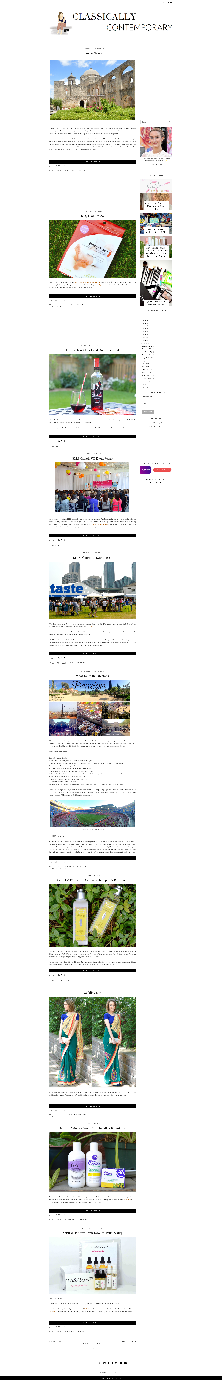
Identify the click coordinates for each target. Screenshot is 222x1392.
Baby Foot (100, 285)
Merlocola (71, 428)
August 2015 (146, 358)
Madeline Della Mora (156, 483)
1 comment (80, 304)
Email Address (147, 397)
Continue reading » (92, 162)
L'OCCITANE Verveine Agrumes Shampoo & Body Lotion (92, 880)
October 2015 (146, 352)
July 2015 (145, 361)
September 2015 (147, 355)
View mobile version (92, 1343)
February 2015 (146, 375)
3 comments (80, 662)
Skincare (58, 306)
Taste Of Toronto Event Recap (92, 558)
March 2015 (146, 372)
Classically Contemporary (113, 1373)
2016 (144, 341)
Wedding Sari (92, 993)
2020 (144, 329)
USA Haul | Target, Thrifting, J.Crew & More (156, 230)
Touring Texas (92, 53)
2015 (144, 343)
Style (57, 1116)
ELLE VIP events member (99, 524)
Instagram (120, 2)
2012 (144, 388)
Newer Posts (57, 1341)
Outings (58, 545)
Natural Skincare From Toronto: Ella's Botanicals (92, 1128)
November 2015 (147, 349)
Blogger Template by (111, 1378)
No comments (81, 544)
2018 (144, 335)
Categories (74, 2)
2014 (144, 382)
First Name (146, 404)
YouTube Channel (104, 2)
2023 (144, 320)
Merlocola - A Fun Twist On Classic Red (92, 350)
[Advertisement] (92, 193)
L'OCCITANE (59, 980)
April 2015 (145, 369)
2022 (144, 323)
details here (127, 1199)
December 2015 (147, 346)
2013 (144, 385)
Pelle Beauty (88, 1309)
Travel (57, 172)
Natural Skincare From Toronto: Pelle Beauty (92, 1233)
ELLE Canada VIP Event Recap (92, 458)
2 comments (80, 170)
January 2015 (146, 378)
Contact (88, 2)
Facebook (133, 2)
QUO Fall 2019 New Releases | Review (156, 303)
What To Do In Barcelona (92, 676)
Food (57, 446)
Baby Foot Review (92, 216)
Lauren (57, 868)
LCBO (104, 428)
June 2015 (145, 364)
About (62, 2)
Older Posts (128, 1341)
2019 (144, 332)
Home (53, 2)
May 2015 (145, 366)
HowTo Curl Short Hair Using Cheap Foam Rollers (156, 206)
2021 (144, 326)
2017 (144, 338)
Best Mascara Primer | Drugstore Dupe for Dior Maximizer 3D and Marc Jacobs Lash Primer (156, 251)
